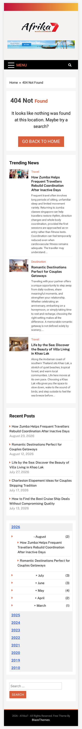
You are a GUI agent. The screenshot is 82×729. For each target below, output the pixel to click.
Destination (38, 261)
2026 (15, 527)
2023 (15, 630)
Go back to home (41, 141)
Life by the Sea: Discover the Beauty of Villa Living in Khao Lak (50, 349)
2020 (15, 653)
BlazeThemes (41, 720)
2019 (15, 660)
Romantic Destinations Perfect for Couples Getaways (48, 271)
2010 (15, 668)
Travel (35, 171)
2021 (15, 645)
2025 (15, 615)
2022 (15, 638)
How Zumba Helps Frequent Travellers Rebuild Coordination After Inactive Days (47, 183)
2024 (15, 623)
